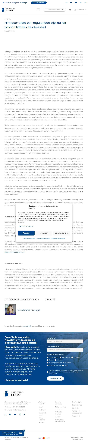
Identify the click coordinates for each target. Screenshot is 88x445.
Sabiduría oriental (55, 365)
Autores (58, 417)
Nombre (51, 338)
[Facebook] (71, 2)
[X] (81, 2)
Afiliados (41, 423)
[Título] (10, 310)
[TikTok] (24, 414)
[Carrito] (69, 9)
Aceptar (26, 233)
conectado (27, 326)
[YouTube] (76, 2)
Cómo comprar (42, 419)
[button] (38, 9)
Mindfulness (66, 357)
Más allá (59, 360)
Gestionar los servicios (26, 226)
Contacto (75, 408)
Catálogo (42, 410)
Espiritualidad (53, 357)
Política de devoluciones (77, 412)
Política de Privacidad (77, 437)
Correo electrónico (56, 346)
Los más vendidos (58, 403)
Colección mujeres (58, 413)
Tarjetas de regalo (43, 414)
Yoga (66, 365)
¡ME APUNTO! (55, 378)
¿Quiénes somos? (42, 403)
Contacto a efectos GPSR (60, 421)
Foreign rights (77, 402)
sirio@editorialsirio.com (17, 410)
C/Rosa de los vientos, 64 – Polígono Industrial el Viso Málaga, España (18, 403)
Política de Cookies (78, 439)
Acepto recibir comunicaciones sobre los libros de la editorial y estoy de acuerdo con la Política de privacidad (66, 372)
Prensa (8, 19)
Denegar (44, 233)
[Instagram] (66, 2)
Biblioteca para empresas (60, 408)
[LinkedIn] (85, 2)
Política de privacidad (43, 238)
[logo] (8, 9)
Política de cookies (29, 238)
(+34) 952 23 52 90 (18, 407)
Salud (51, 360)
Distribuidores (77, 405)
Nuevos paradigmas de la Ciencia (60, 363)
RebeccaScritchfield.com (14, 252)
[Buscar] (63, 9)
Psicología (77, 357)
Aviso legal (76, 416)
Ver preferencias (62, 233)
